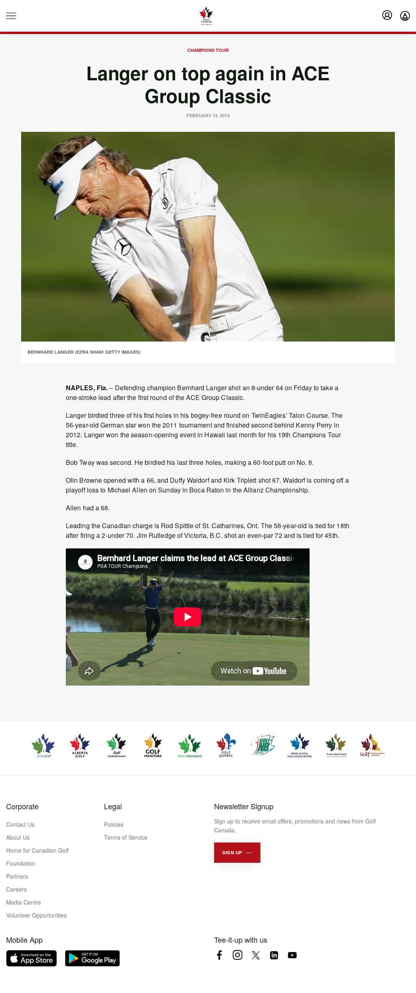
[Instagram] (237, 955)
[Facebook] (219, 955)
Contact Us (20, 824)
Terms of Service (125, 837)
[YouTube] (292, 955)
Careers (16, 889)
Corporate (22, 806)
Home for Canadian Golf (37, 850)
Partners (17, 876)
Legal (113, 806)
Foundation (20, 863)
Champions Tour (208, 50)
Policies (114, 824)
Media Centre (23, 902)
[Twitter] (256, 955)
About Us (18, 837)
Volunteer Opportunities (36, 915)
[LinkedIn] (274, 955)
